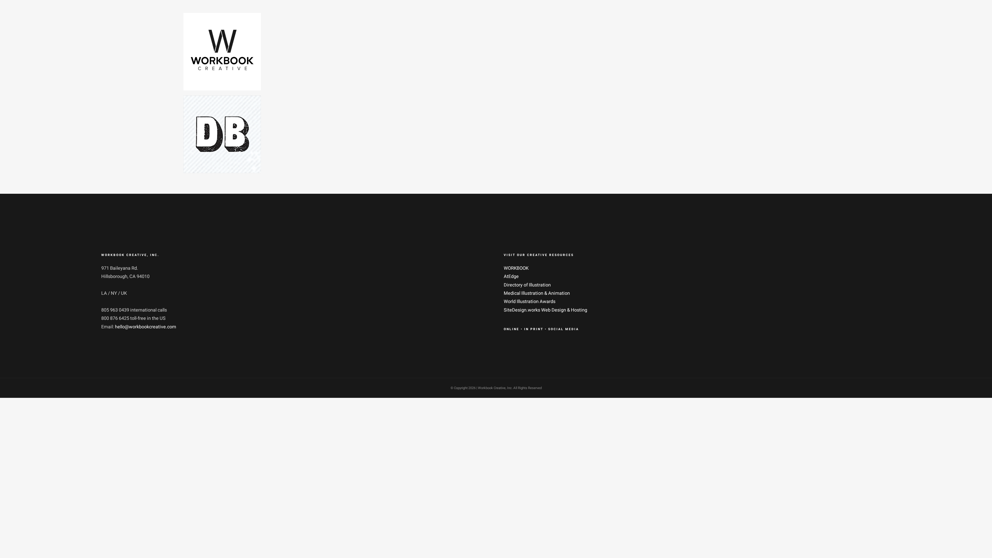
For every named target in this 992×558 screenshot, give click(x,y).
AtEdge (511, 276)
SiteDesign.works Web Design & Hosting (545, 310)
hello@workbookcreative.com (145, 326)
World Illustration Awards (529, 301)
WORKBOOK (516, 268)
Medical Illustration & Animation (537, 293)
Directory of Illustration (527, 285)
